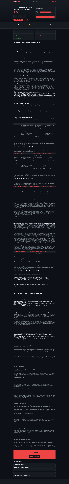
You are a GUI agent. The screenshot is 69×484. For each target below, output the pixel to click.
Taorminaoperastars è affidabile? (19, 464)
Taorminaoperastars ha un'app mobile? (20, 472)
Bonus (33, 1)
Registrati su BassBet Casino (18, 19)
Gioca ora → (53, 1)
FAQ (39, 1)
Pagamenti (36, 1)
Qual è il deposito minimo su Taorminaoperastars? (21, 467)
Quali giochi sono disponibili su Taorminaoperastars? (22, 475)
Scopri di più (26, 19)
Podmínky (36, 482)
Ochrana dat (33, 482)
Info (31, 1)
